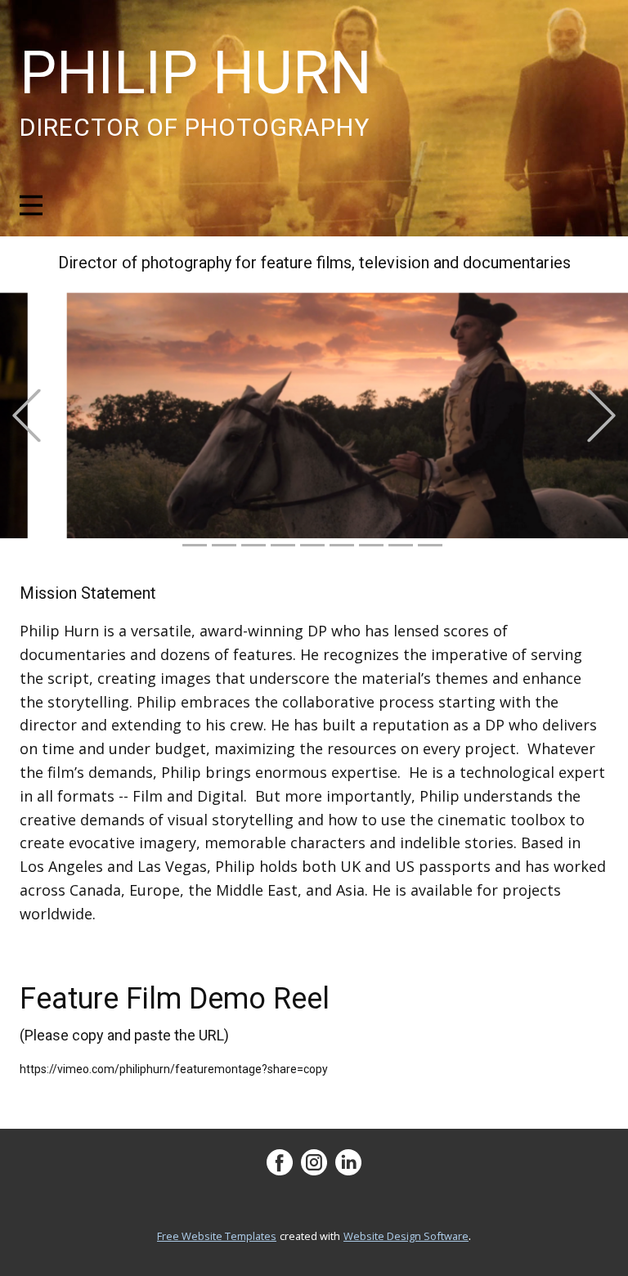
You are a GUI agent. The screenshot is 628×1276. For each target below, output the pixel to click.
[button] (26, 416)
